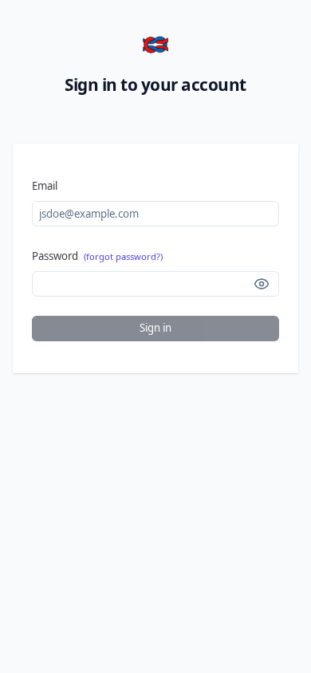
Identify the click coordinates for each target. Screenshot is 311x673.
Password (97, 256)
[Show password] (262, 284)
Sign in (155, 328)
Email (44, 186)
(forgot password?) (123, 256)
